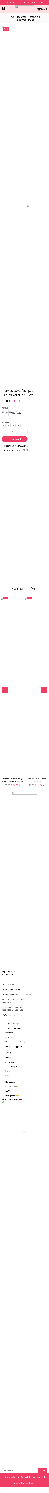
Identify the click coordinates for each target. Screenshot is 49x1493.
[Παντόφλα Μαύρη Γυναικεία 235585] (11, 412)
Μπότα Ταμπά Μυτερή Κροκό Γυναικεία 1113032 (12, 779)
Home (11, 16)
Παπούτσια (34, 16)
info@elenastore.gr (9, 1015)
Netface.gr (30, 1482)
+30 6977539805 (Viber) (11, 989)
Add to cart (16, 438)
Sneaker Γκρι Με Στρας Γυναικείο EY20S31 (36, 779)
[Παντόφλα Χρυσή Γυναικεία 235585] (18, 412)
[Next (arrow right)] (1, 1492)
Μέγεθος (5, 422)
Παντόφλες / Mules (24, 19)
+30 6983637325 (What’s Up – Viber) (16, 994)
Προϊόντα (21, 16)
